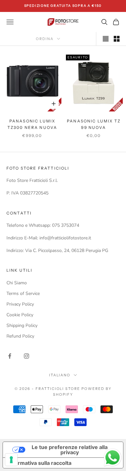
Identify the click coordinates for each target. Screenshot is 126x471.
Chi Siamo (16, 283)
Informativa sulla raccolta (39, 463)
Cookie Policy (19, 315)
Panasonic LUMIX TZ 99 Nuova (94, 124)
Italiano (60, 375)
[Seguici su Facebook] (9, 356)
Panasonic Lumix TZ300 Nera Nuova (32, 124)
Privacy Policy (20, 304)
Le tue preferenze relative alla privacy (70, 449)
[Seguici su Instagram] (26, 356)
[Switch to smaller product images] (117, 39)
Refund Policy (20, 336)
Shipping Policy (21, 325)
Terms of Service (23, 293)
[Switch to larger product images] (106, 39)
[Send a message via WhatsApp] (112, 457)
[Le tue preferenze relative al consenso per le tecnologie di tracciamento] (11, 460)
